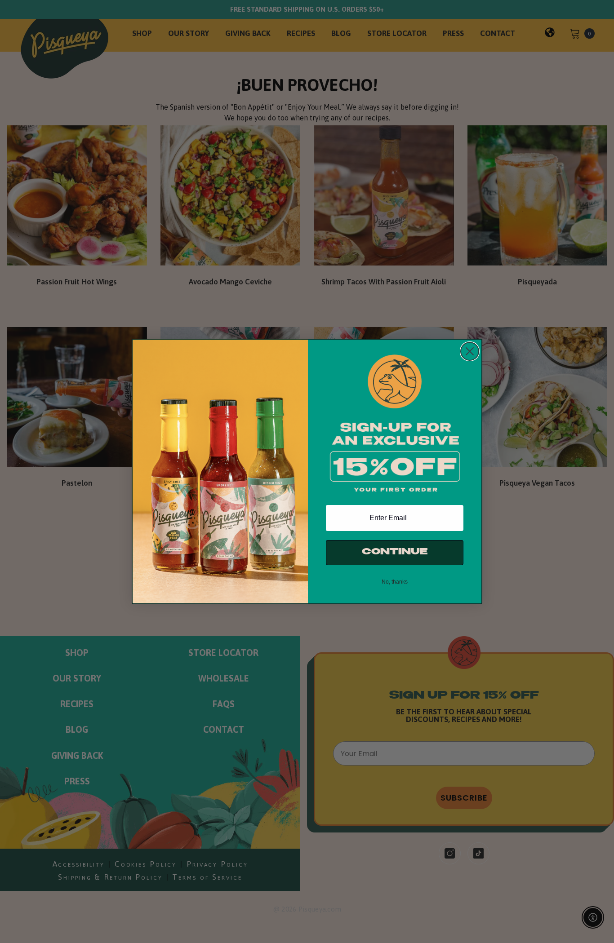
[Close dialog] (470, 351)
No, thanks (395, 582)
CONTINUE (394, 552)
